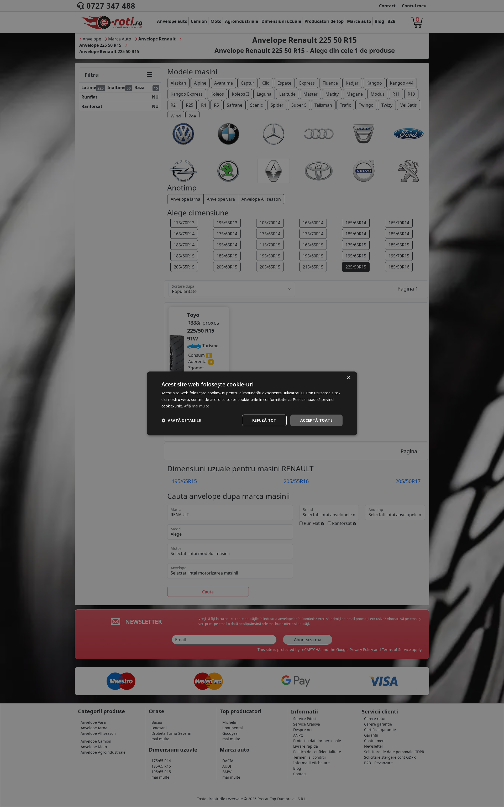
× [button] (348, 378)
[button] (181, 420)
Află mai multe (196, 405)
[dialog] (252, 403)
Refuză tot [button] (264, 420)
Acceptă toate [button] (316, 420)
